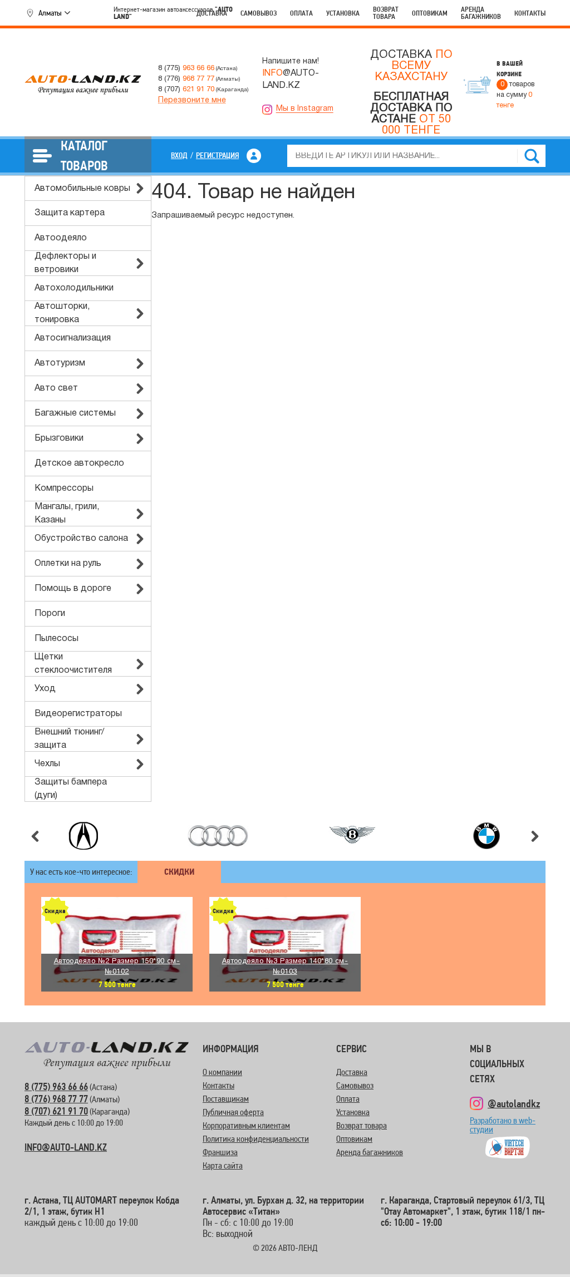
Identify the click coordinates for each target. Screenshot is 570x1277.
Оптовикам (430, 13)
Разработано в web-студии (502, 1130)
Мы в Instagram (304, 108)
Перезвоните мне (192, 100)
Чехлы (47, 764)
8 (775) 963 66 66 (56, 1086)
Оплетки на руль (68, 564)
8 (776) (186, 78)
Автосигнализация (73, 338)
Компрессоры (64, 488)
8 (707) (186, 89)
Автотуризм (60, 363)
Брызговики (59, 438)
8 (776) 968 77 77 (56, 1099)
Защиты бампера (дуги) (71, 789)
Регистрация (217, 155)
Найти (532, 156)
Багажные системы (75, 413)
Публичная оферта (233, 1112)
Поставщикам (226, 1098)
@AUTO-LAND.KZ (290, 80)
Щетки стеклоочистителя (73, 663)
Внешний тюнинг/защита (69, 739)
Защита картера (70, 213)
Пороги (50, 614)
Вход (179, 155)
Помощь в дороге (73, 589)
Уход (45, 689)
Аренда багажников (481, 13)
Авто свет (56, 388)
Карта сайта (223, 1165)
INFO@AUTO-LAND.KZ (65, 1147)
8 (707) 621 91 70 (56, 1111)
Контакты (530, 13)
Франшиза (220, 1152)
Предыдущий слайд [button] (35, 836)
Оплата (301, 13)
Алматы (50, 13)
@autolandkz (514, 1103)
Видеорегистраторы (78, 714)
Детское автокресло (79, 463)
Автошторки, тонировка (62, 313)
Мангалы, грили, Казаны (67, 513)
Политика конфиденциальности (256, 1138)
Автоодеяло (61, 238)
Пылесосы (56, 639)
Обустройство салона (81, 539)
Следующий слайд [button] (535, 836)
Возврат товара (386, 13)
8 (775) (186, 68)
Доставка (211, 13)
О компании (222, 1072)
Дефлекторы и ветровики (65, 263)
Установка (343, 13)
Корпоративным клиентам (246, 1125)
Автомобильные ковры (82, 189)
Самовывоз (258, 13)
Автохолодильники (74, 288)
